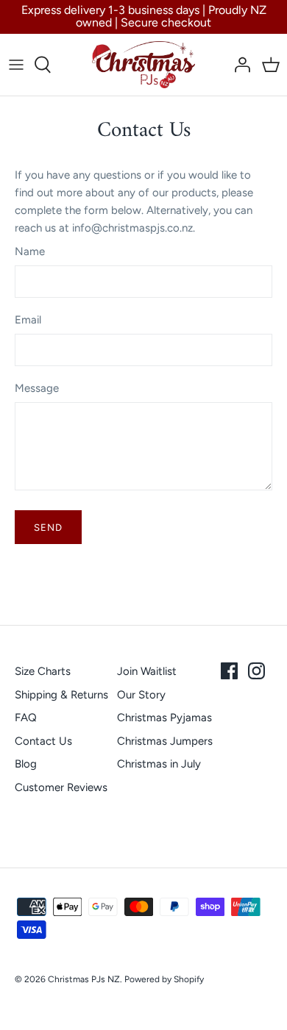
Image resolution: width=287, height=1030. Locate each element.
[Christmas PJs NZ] (143, 64)
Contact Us (43, 741)
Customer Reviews (61, 787)
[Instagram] (256, 670)
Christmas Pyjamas (164, 717)
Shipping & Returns (61, 694)
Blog (26, 763)
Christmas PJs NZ (84, 979)
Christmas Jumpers (165, 741)
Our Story (141, 694)
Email (28, 319)
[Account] (238, 65)
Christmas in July (159, 763)
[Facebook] (229, 670)
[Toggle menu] (16, 65)
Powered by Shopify (164, 979)
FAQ (26, 717)
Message (37, 388)
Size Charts (43, 671)
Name (30, 251)
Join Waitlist (147, 671)
